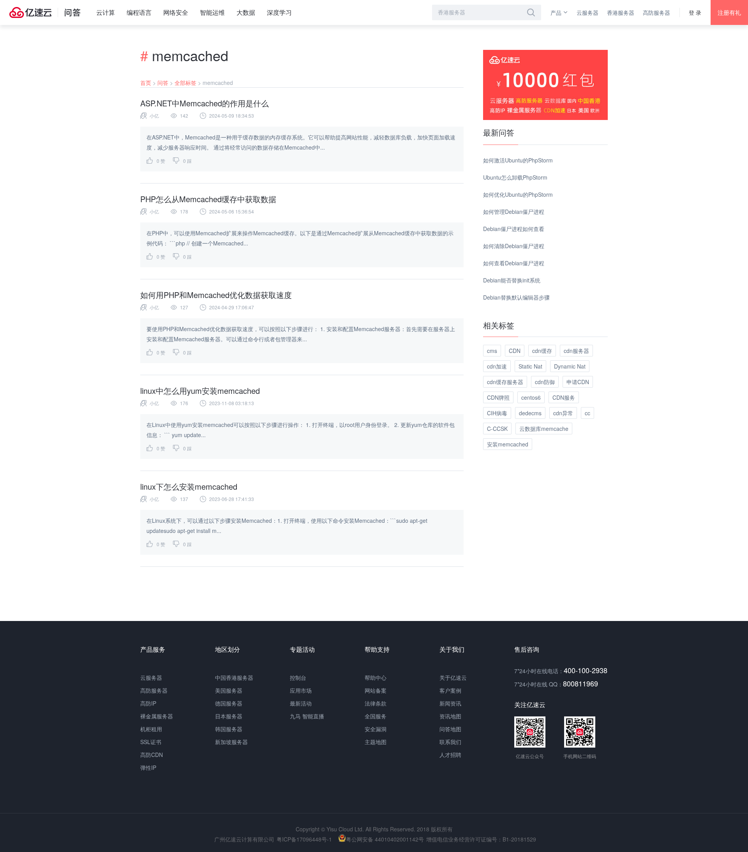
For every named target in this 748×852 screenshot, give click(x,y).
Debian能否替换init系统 (511, 280)
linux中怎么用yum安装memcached (200, 390)
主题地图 (375, 742)
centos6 (531, 397)
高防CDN (151, 755)
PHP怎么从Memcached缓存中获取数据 (208, 199)
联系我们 (450, 742)
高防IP (148, 703)
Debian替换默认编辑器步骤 (516, 297)
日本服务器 (228, 716)
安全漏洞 (375, 729)
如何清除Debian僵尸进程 (513, 246)
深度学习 (279, 12)
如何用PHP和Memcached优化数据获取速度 (216, 294)
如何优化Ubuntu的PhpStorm (518, 194)
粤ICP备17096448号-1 (304, 839)
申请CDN (577, 382)
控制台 (298, 677)
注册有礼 (729, 12)
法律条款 (375, 703)
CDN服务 (563, 397)
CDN (514, 351)
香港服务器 (620, 12)
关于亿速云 (453, 677)
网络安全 (175, 12)
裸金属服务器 (156, 716)
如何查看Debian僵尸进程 (513, 263)
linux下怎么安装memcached (188, 486)
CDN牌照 (498, 397)
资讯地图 (450, 716)
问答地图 (450, 729)
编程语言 (139, 12)
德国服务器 (228, 703)
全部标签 (185, 82)
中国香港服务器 (234, 677)
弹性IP (148, 767)
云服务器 (587, 12)
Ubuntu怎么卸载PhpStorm (515, 177)
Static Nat (530, 366)
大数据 (245, 12)
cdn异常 (563, 413)
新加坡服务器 (231, 742)
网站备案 (375, 690)
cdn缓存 (542, 351)
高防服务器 (656, 12)
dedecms (530, 413)
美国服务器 (228, 690)
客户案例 (450, 690)
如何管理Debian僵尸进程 (513, 211)
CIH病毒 (497, 413)
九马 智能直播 (307, 716)
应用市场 (301, 690)
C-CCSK (497, 428)
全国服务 (375, 716)
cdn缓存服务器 (505, 382)
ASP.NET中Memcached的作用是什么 (204, 103)
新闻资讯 (450, 703)
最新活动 (301, 703)
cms (492, 351)
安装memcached (507, 444)
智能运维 (212, 12)
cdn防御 (545, 382)
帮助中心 (375, 677)
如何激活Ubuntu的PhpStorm (518, 160)
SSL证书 (150, 742)
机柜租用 (151, 729)
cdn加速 (497, 366)
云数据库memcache (543, 428)
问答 (162, 82)
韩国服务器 (228, 729)
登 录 (695, 12)
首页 (145, 82)
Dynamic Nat (570, 366)
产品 (555, 12)
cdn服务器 (576, 351)
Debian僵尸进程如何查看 (513, 229)
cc (587, 413)
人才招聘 (450, 755)
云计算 (105, 12)
